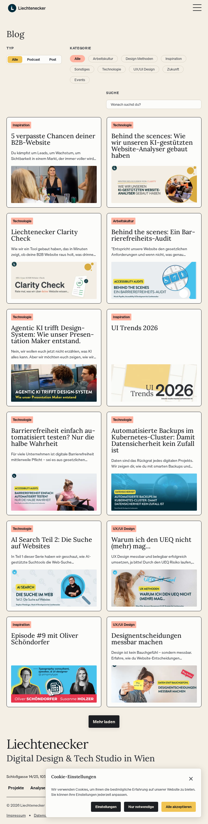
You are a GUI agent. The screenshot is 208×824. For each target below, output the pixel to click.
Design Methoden (139, 58)
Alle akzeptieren (178, 806)
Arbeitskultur (103, 58)
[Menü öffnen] (197, 7)
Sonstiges (82, 69)
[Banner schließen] (191, 779)
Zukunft (173, 69)
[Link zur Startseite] (26, 8)
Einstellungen (105, 806)
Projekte (16, 787)
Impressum (16, 815)
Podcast (33, 59)
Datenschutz (45, 815)
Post (52, 59)
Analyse (37, 787)
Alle (15, 59)
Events (79, 79)
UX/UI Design (144, 69)
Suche (112, 92)
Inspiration (173, 58)
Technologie (111, 69)
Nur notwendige (141, 806)
